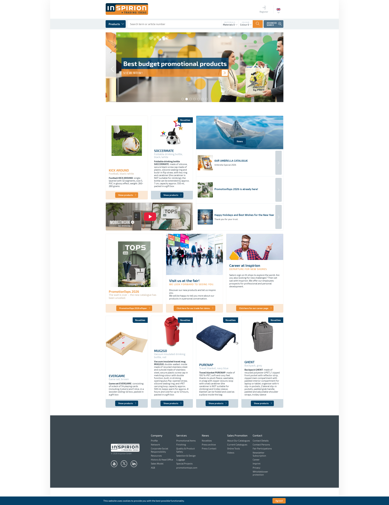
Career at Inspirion (244, 265)
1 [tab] (182, 99)
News (240, 141)
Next (278, 67)
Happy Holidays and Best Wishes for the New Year (244, 214)
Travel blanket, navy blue (213, 368)
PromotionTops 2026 (124, 291)
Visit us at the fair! (184, 280)
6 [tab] (202, 99)
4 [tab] (194, 99)
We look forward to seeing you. (191, 284)
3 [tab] (190, 99)
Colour (246, 22)
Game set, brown (119, 379)
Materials (229, 22)
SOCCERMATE (164, 151)
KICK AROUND (119, 170)
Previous (110, 67)
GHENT (249, 362)
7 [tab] (206, 99)
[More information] (214, 73)
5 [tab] (198, 99)
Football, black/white (121, 173)
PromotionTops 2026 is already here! (236, 189)
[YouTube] (114, 463)
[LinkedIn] (134, 463)
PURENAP (206, 365)
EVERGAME (117, 376)
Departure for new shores (248, 269)
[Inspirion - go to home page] (127, 14)
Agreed (279, 500)
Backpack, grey (253, 365)
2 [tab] (186, 99)
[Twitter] (124, 463)
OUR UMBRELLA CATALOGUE (231, 160)
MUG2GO (160, 351)
